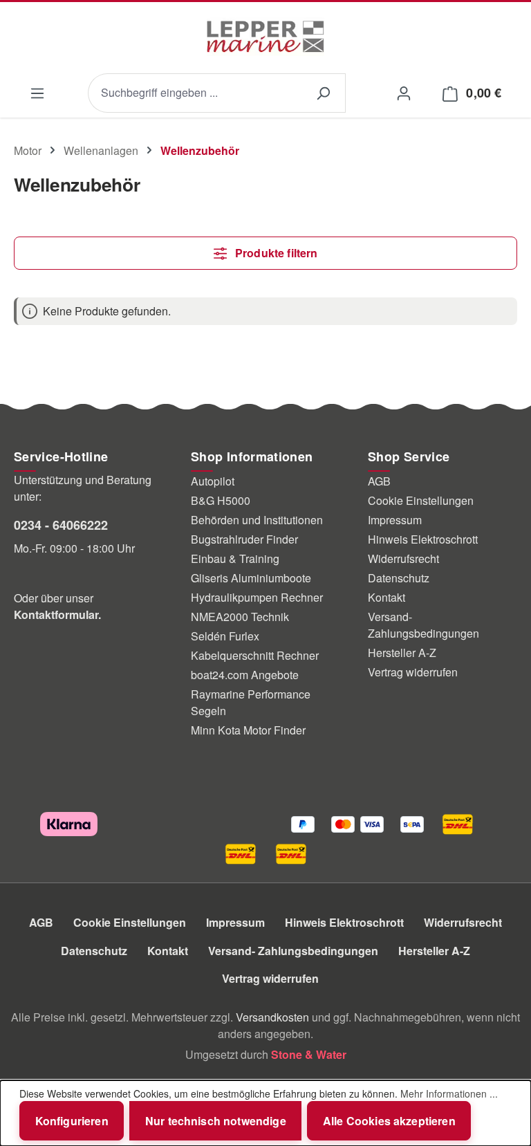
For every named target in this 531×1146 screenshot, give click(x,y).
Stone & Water (308, 1054)
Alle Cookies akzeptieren (389, 1121)
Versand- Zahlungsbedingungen (423, 625)
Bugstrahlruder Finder (244, 539)
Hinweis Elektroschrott (423, 539)
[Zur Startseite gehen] (265, 36)
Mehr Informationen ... (449, 1093)
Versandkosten (272, 1017)
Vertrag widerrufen (413, 672)
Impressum (395, 520)
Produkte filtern (275, 253)
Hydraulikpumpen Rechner (257, 597)
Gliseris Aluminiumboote (251, 578)
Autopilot (212, 481)
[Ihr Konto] (403, 92)
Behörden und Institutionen (257, 520)
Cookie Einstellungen (421, 500)
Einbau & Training (235, 558)
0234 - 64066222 (61, 525)
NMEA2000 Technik (240, 617)
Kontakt (386, 597)
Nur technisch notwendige (215, 1121)
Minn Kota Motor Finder (248, 730)
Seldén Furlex (225, 636)
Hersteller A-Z (402, 652)
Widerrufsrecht (403, 558)
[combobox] (194, 93)
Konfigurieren (72, 1121)
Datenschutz (398, 578)
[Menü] (37, 93)
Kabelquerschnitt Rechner (255, 655)
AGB (379, 481)
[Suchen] (323, 93)
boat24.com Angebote (245, 675)
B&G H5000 (220, 500)
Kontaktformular (56, 614)
